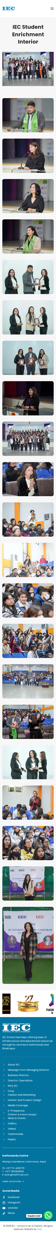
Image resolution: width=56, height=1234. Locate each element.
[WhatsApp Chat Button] (48, 1215)
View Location (11, 1181)
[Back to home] (8, 8)
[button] (52, 8)
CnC (39, 1229)
